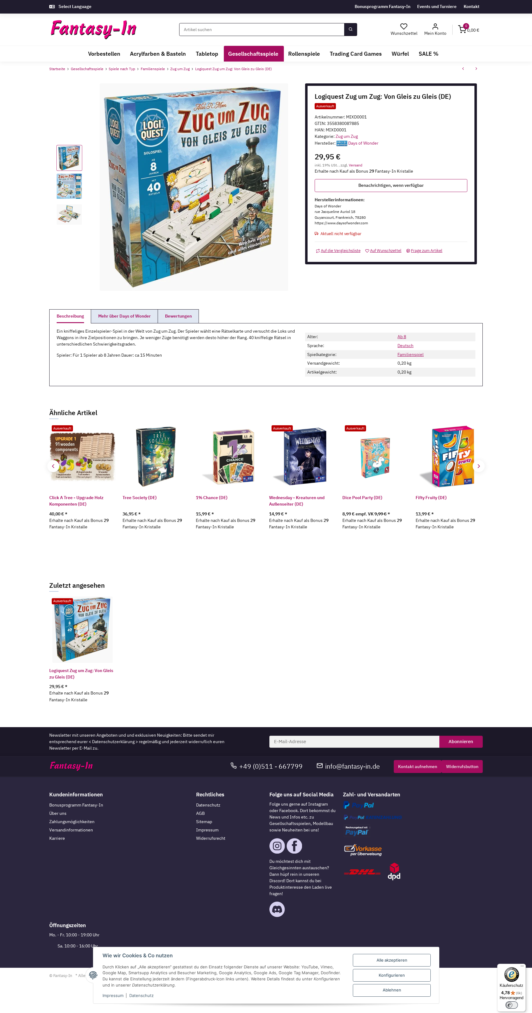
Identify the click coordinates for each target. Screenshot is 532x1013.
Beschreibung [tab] (70, 316)
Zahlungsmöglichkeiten (72, 821)
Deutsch (405, 345)
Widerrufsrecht (210, 838)
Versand (355, 164)
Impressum (207, 830)
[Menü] (522, 967)
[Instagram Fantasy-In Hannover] (277, 845)
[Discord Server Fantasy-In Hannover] (277, 909)
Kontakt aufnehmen (417, 766)
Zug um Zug (347, 136)
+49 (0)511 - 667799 (271, 766)
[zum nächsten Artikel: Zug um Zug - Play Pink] (476, 69)
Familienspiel (410, 354)
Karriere (57, 838)
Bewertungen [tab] (178, 316)
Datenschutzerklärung (113, 741)
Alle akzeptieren (392, 960)
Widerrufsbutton (462, 766)
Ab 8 (401, 336)
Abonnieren (461, 741)
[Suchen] (350, 29)
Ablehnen (392, 989)
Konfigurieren (392, 975)
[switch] (512, 1005)
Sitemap (204, 821)
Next (479, 466)
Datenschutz (208, 805)
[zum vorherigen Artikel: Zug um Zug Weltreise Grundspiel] (463, 69)
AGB (200, 813)
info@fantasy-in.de (352, 766)
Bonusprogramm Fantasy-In (382, 6)
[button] (435, 30)
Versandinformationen (71, 830)
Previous (53, 466)
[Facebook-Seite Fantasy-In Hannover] (294, 845)
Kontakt (471, 6)
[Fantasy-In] (93, 29)
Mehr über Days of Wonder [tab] (124, 316)
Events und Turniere (437, 6)
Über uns (57, 813)
